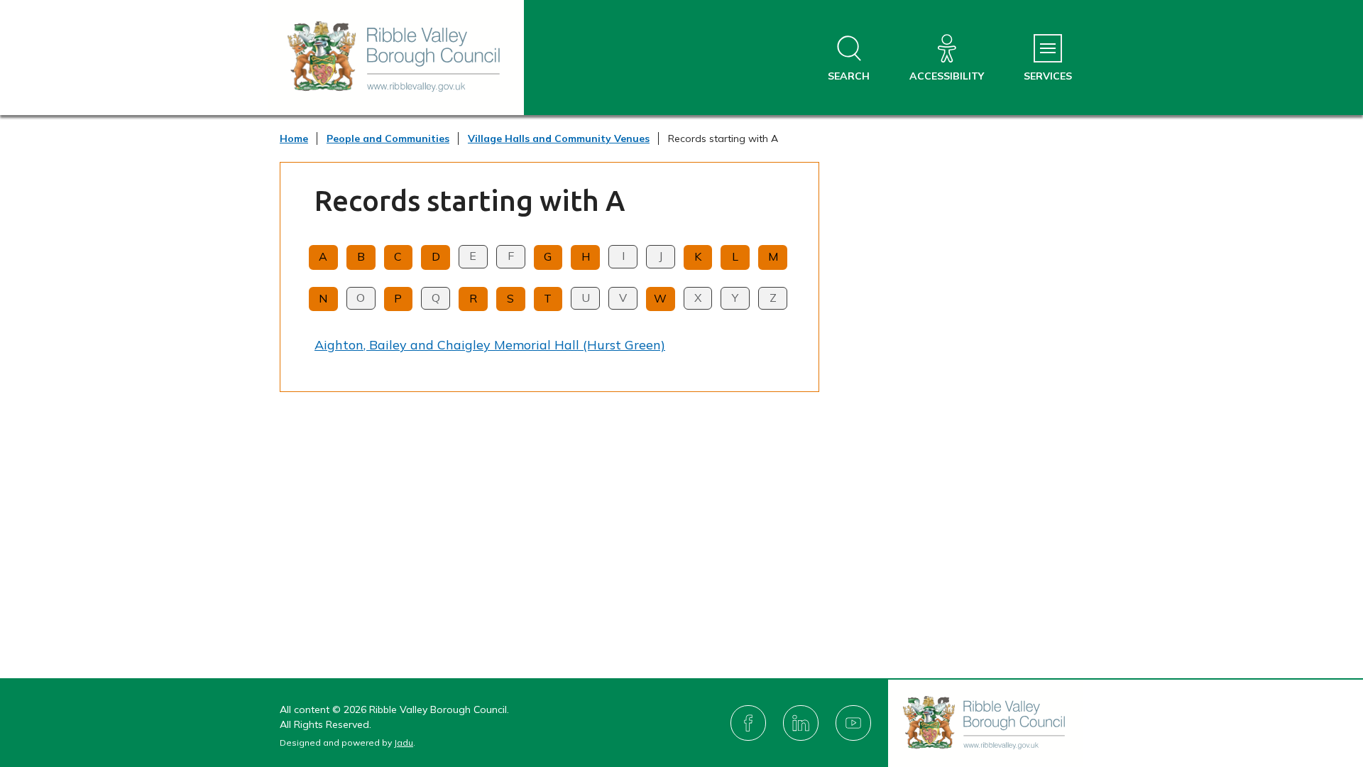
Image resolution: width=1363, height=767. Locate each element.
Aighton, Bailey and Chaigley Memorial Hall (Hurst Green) (489, 345)
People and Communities (388, 138)
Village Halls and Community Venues (559, 138)
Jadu (403, 742)
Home (294, 138)
